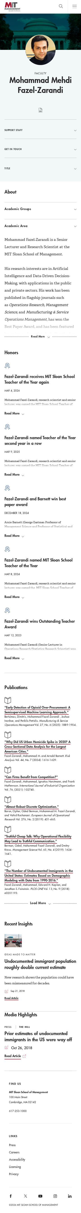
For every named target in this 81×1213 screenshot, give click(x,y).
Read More (12, 413)
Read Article (11, 998)
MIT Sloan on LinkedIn (69, 1197)
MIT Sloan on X (25, 1198)
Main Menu (74, 6)
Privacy (14, 1174)
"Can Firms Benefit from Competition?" (31, 777)
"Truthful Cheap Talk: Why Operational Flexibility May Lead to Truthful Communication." (37, 838)
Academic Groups (17, 209)
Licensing (15, 1167)
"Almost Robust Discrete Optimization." (31, 806)
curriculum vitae (41, 112)
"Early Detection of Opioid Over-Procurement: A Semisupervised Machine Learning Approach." (37, 709)
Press (12, 1145)
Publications (15, 687)
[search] (61, 6)
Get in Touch (13, 149)
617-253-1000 (18, 1111)
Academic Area (15, 226)
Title (7, 168)
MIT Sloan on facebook (11, 1197)
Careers (14, 1152)
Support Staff (13, 130)
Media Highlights (20, 1014)
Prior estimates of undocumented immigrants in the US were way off (38, 1036)
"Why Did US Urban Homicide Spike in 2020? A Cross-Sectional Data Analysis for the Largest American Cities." (37, 746)
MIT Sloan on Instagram (54, 1197)
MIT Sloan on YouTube (40, 1198)
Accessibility (17, 1159)
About (10, 192)
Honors (11, 352)
